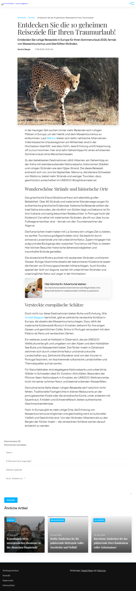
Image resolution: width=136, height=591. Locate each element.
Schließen (68, 317)
